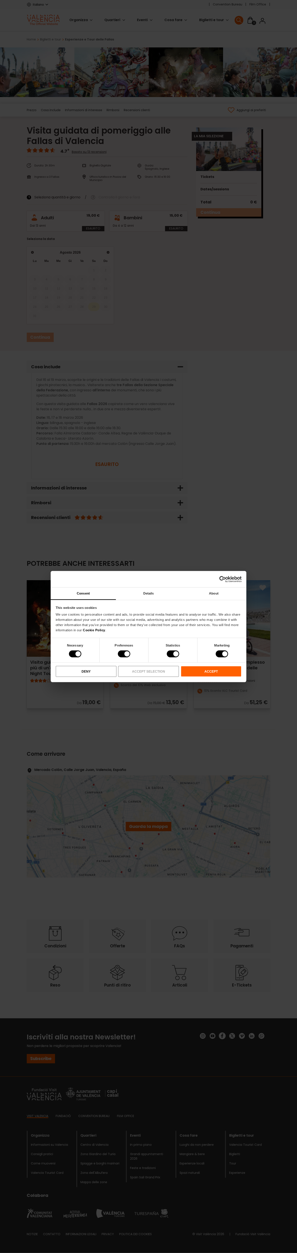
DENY (86, 671)
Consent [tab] (83, 593)
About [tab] (214, 593)
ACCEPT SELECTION (148, 671)
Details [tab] (148, 593)
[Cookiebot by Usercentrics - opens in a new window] (223, 579)
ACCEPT (211, 671)
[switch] (124, 653)
